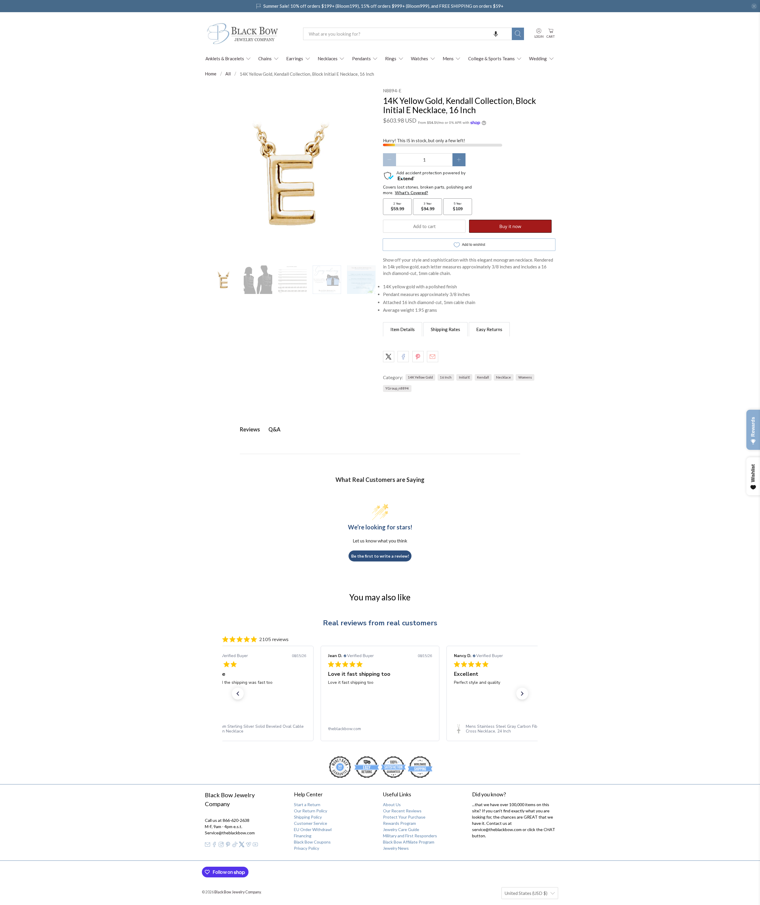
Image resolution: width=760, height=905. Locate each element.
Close (380, 518)
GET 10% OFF (380, 498)
